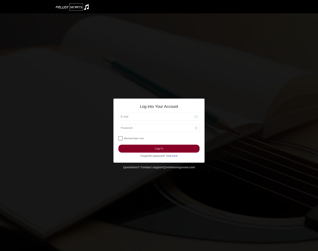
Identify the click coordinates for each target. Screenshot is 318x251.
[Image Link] (72, 7)
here (174, 155)
